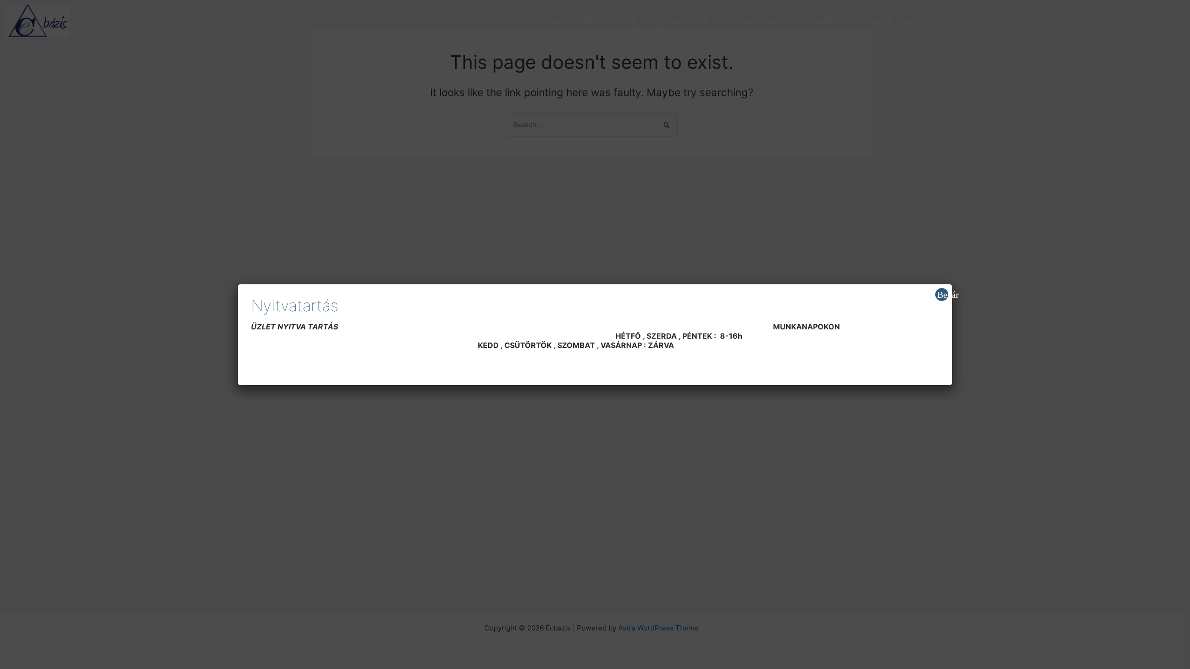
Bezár (942, 294)
